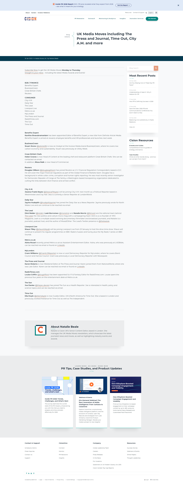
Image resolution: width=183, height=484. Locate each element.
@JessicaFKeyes (51, 192)
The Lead (29, 216)
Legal (40, 479)
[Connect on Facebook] (26, 473)
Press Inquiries (30, 451)
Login (150, 12)
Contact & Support (138, 12)
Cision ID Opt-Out (49, 479)
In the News (97, 458)
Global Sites (155, 479)
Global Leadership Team (101, 448)
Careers (33, 12)
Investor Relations (44, 12)
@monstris (64, 213)
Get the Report (122, 5)
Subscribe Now (31, 70)
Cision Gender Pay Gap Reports (103, 468)
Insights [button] (123, 18)
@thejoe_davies (42, 285)
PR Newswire (63, 454)
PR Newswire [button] (79, 18)
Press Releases (98, 454)
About (28, 12)
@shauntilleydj (42, 229)
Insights (61, 458)
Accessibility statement (31, 479)
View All (132, 127)
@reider (39, 213)
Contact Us (28, 454)
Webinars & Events (85, 397)
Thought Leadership (133, 458)
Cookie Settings (70, 479)
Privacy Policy (60, 479)
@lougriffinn (43, 275)
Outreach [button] (91, 18)
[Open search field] (146, 12)
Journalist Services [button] (137, 18)
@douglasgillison (47, 170)
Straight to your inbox (34, 73)
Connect (62, 448)
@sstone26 (41, 146)
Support (27, 458)
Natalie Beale (53, 58)
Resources (128, 12)
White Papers (131, 454)
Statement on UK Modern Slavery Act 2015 (107, 464)
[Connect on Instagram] (33, 473)
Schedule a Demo (31, 448)
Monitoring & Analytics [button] (107, 18)
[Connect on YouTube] (31, 473)
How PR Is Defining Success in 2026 (141, 101)
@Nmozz (91, 213)
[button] (178, 5)
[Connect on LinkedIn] (28, 473)
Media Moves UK (40, 58)
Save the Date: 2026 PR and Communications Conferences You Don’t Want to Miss (140, 111)
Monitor (61, 451)
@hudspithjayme (47, 203)
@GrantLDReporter (47, 253)
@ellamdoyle (40, 296)
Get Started (152, 18)
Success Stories (132, 448)
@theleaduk (104, 221)
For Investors (97, 461)
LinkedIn (61, 245)
